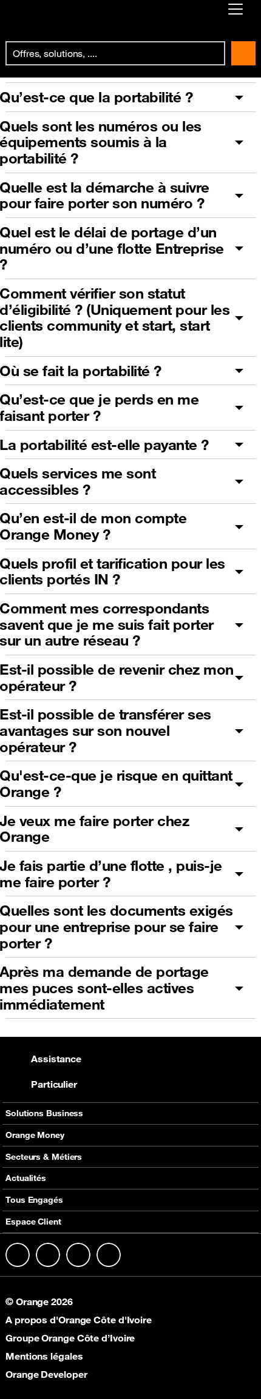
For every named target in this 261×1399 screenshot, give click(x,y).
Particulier (54, 1084)
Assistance (56, 1059)
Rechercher (243, 53)
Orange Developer (46, 1374)
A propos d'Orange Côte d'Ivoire (78, 1319)
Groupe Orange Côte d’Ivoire (70, 1337)
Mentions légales (44, 1356)
